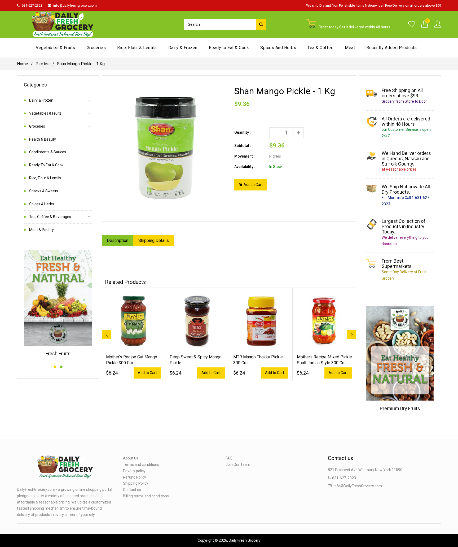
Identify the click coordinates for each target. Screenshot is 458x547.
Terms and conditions (141, 464)
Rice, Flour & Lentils (45, 178)
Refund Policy (134, 477)
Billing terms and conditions (146, 496)
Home (22, 63)
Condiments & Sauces (47, 152)
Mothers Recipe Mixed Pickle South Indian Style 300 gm (324, 359)
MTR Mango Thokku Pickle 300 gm (258, 359)
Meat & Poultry (41, 230)
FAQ (229, 458)
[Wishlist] (411, 24)
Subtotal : (242, 146)
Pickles (43, 63)
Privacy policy (134, 471)
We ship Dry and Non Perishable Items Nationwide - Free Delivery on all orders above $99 (373, 5)
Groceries (37, 126)
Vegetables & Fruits (45, 113)
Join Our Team (238, 464)
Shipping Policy (135, 483)
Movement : (244, 156)
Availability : (244, 166)
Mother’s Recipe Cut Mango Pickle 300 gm (131, 359)
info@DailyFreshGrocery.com (358, 486)
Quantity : (242, 132)
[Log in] (437, 24)
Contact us (132, 490)
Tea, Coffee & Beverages (50, 217)
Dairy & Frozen (41, 100)
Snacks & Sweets (43, 191)
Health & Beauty (42, 139)
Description (117, 240)
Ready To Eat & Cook (46, 165)
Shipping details (153, 240)
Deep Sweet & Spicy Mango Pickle (196, 359)
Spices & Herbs (41, 204)
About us (130, 458)
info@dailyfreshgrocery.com (75, 5)
